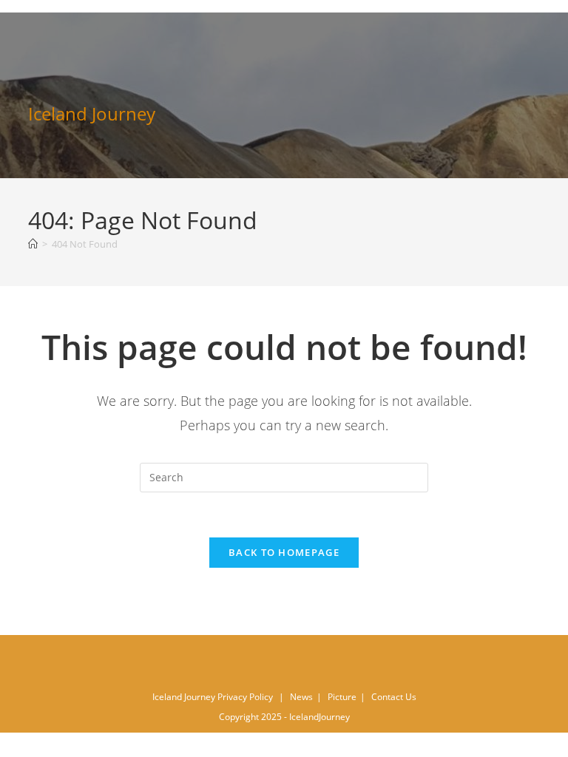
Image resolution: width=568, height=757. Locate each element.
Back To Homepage (284, 552)
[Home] (33, 244)
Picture (342, 696)
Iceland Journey (91, 113)
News (301, 696)
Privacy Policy (245, 696)
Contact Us (393, 696)
